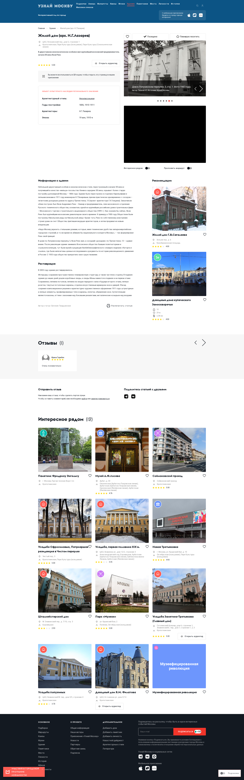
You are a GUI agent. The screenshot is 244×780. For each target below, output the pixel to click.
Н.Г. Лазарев (85, 111)
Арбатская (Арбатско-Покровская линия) (118, 486)
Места (153, 4)
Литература (108, 749)
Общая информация (79, 728)
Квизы (113, 4)
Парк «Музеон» (105, 616)
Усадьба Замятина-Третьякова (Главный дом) (173, 619)
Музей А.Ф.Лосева (107, 476)
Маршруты (102, 4)
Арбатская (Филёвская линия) (120, 559)
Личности (164, 4)
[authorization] (202, 5)
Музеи (122, 4)
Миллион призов (84, 7)
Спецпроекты (44, 769)
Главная (41, 28)
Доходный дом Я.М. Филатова (115, 692)
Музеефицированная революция (174, 692)
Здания (131, 4)
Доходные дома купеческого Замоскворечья (171, 302)
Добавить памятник (112, 732)
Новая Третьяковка (165, 547)
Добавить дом (110, 728)
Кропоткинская (49, 45)
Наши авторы (77, 732)
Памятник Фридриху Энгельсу (58, 476)
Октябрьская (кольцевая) (168, 555)
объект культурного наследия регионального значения (70, 91)
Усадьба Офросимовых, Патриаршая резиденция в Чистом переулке (63, 549)
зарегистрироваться (100, 399)
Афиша (91, 4)
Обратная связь (78, 749)
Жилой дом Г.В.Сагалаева (169, 234)
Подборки (81, 4)
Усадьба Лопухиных (51, 692)
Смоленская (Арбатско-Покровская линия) (119, 484)
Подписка (75, 753)
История (175, 4)
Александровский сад (110, 555)
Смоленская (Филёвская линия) (114, 488)
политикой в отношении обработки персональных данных (177, 745)
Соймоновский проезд (167, 476)
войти (84, 399)
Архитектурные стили (113, 744)
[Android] (194, 15)
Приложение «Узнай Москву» (84, 736)
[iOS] (189, 15)
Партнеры (75, 744)
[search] (197, 5)
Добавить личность (112, 736)
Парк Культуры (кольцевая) (69, 45)
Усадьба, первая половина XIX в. (117, 547)
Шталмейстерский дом (53, 616)
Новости (74, 740)
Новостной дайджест (113, 740)
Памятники (142, 4)
